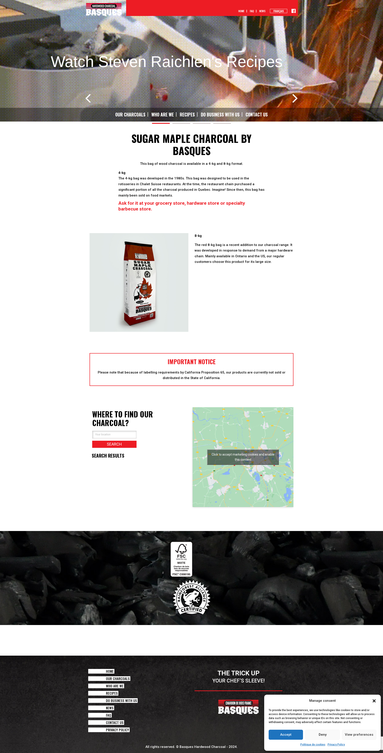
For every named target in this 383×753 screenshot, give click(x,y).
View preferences (359, 735)
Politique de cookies (312, 744)
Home (241, 11)
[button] (374, 701)
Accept (285, 735)
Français (278, 11)
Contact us (257, 114)
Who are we (162, 114)
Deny (322, 735)
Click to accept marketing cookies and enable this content (243, 457)
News (262, 11)
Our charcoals (130, 114)
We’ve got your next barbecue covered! (244, 276)
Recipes (187, 114)
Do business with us (220, 114)
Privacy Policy (336, 744)
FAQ (252, 11)
